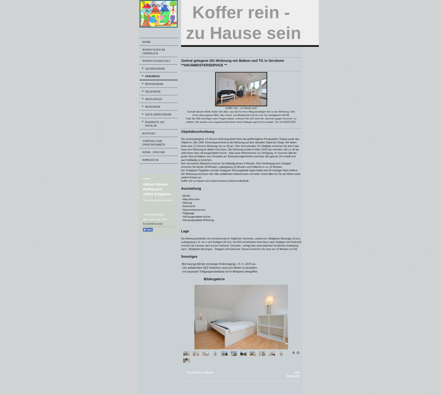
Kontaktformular (153, 223)
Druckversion (194, 372)
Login (297, 372)
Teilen (149, 230)
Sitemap (208, 372)
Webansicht (293, 375)
